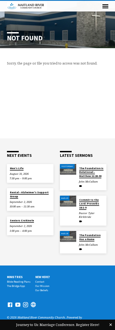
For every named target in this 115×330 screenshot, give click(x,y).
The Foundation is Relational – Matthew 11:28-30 (91, 172)
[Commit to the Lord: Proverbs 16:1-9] (68, 201)
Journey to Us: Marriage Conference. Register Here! (57, 324)
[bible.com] (33, 304)
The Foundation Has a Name (90, 237)
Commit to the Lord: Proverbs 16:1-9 (89, 203)
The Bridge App (16, 286)
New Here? (42, 277)
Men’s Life (17, 168)
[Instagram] (25, 304)
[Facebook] (10, 304)
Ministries (15, 277)
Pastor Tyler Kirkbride (87, 215)
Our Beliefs (41, 290)
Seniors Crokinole (22, 220)
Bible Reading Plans (18, 281)
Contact (39, 281)
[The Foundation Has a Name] (68, 236)
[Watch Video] (80, 186)
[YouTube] (18, 304)
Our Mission (42, 286)
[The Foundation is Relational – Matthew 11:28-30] (68, 169)
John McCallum (88, 181)
